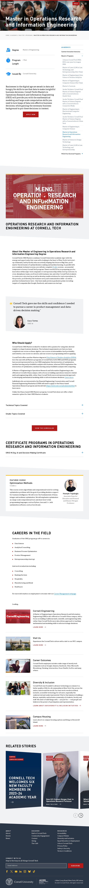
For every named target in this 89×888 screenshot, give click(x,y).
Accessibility (61, 833)
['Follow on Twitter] (11, 871)
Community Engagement (41, 836)
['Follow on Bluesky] (29, 871)
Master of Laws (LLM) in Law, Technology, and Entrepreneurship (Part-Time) (73, 70)
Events (8, 836)
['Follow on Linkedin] (20, 871)
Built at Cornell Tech (39, 833)
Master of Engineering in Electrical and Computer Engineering (71, 111)
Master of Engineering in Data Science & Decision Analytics (73, 76)
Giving (34, 841)
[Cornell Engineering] (18, 616)
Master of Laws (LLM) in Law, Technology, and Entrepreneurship (72, 148)
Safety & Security (63, 848)
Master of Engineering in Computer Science (71, 128)
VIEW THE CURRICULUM (44, 428)
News (86, 759)
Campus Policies (63, 836)
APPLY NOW (30, 114)
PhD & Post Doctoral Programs (71, 154)
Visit (76, 3)
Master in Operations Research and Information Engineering (71, 134)
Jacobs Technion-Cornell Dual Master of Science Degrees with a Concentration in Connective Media (73, 103)
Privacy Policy (62, 846)
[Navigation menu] (86, 3)
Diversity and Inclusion (65, 838)
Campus (13, 757)
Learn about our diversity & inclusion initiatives (55, 705)
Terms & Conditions (64, 851)
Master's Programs (67, 56)
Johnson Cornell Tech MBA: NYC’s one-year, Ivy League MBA (72, 62)
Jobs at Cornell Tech (64, 843)
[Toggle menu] (82, 56)
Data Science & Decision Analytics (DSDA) (61, 358)
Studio (55, 267)
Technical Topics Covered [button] (16, 405)
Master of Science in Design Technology (72, 141)
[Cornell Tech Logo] (9, 3)
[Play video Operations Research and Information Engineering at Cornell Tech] (44, 196)
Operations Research (55, 759)
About (8, 833)
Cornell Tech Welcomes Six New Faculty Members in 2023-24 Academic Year (22, 787)
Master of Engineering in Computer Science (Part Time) (73, 82)
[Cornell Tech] (21, 881)
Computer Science (16, 759)
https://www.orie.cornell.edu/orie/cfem (60, 386)
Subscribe (75, 866)
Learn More (38, 627)
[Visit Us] (18, 644)
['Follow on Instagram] (25, 871)
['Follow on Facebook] (7, 871)
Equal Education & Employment (68, 841)
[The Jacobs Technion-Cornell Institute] (42, 881)
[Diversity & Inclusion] (18, 688)
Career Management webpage (65, 594)
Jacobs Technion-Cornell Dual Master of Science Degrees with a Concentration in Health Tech (73, 93)
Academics (66, 47)
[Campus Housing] (18, 722)
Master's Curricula (69, 86)
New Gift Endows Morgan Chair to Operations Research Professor (60, 800)
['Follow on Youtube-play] (16, 871)
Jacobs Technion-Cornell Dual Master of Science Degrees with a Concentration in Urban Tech (73, 120)
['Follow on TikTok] (34, 871)
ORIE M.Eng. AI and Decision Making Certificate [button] (26, 452)
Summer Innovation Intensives (70, 52)
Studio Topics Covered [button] (15, 413)
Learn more (69, 377)
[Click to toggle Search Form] (82, 3)
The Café (35, 843)
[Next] (81, 815)
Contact (34, 838)
